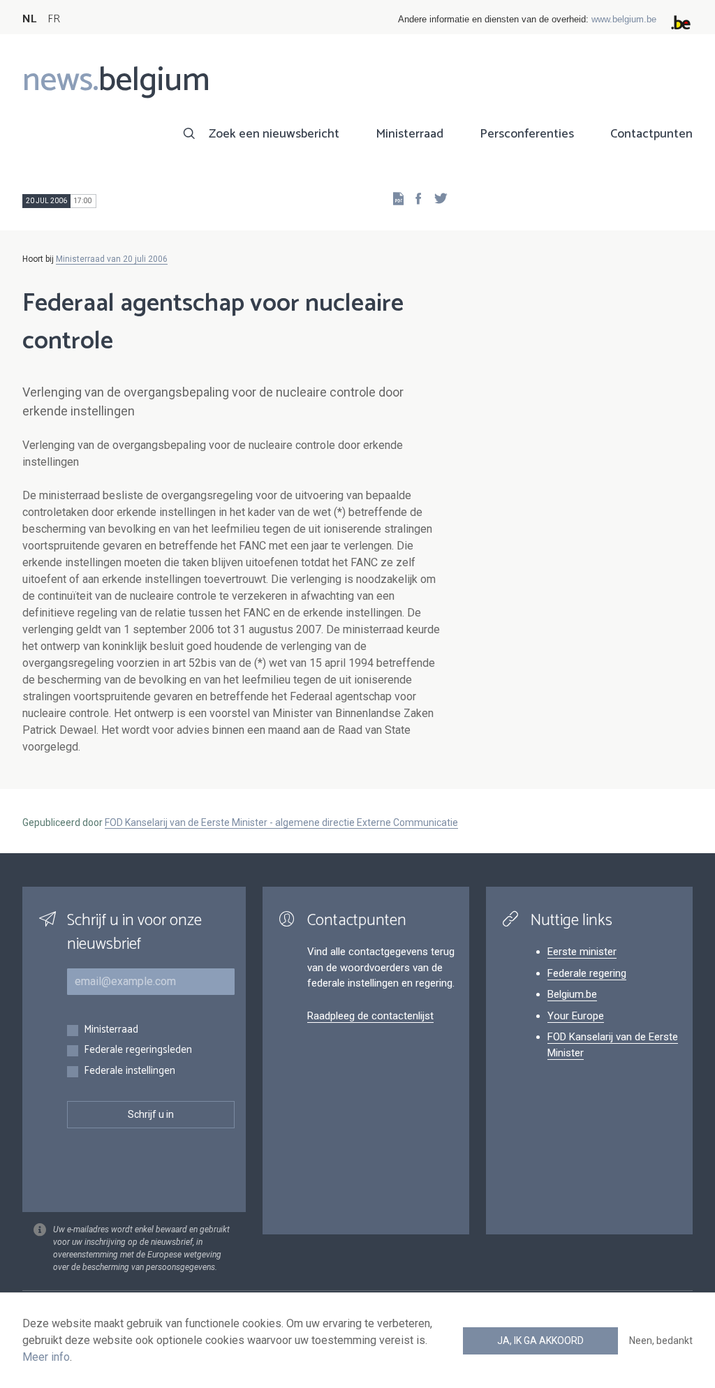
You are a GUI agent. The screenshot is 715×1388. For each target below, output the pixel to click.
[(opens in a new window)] (414, 198)
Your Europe (575, 1016)
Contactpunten (651, 134)
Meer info (46, 1357)
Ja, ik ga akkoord (540, 1340)
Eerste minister (582, 951)
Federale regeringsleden (138, 1050)
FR (53, 19)
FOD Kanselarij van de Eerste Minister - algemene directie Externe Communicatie (281, 822)
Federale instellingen (129, 1071)
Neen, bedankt (661, 1340)
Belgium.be (572, 994)
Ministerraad (409, 134)
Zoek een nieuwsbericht (274, 134)
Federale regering (586, 973)
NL (29, 19)
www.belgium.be (623, 19)
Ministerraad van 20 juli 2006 (112, 259)
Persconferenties (527, 134)
